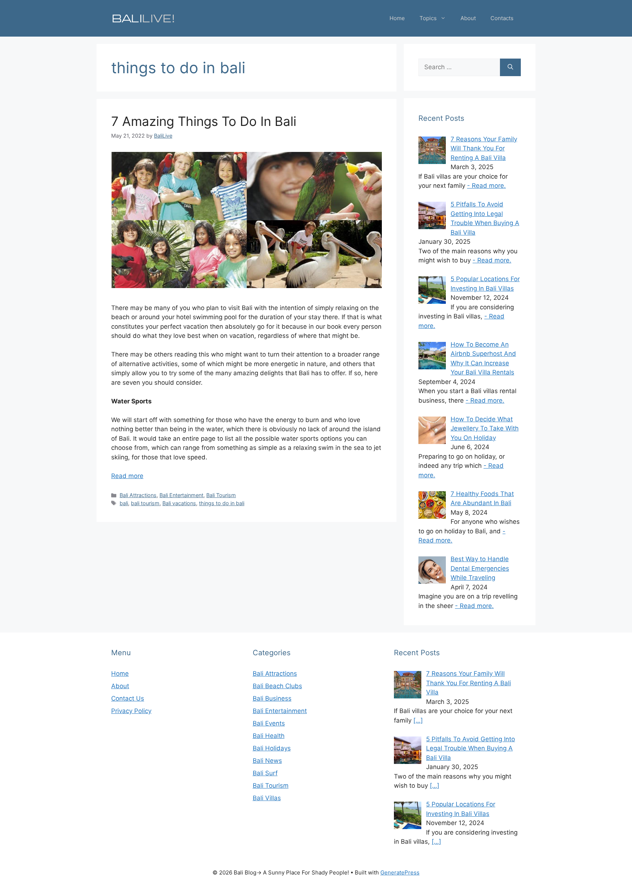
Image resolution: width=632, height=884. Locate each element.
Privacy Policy (131, 711)
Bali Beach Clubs (277, 686)
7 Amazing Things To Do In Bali (203, 121)
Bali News (267, 760)
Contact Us (127, 698)
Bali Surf (265, 773)
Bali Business (272, 698)
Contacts (502, 18)
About (468, 18)
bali (124, 503)
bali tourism (145, 503)
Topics (428, 18)
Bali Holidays (272, 748)
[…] (418, 720)
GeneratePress (400, 872)
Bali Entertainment (181, 495)
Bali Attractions (138, 495)
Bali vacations (179, 503)
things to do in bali (221, 503)
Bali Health (269, 735)
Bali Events (269, 723)
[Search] (510, 67)
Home (397, 18)
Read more (127, 476)
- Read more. (486, 185)
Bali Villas (267, 798)
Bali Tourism (221, 495)
